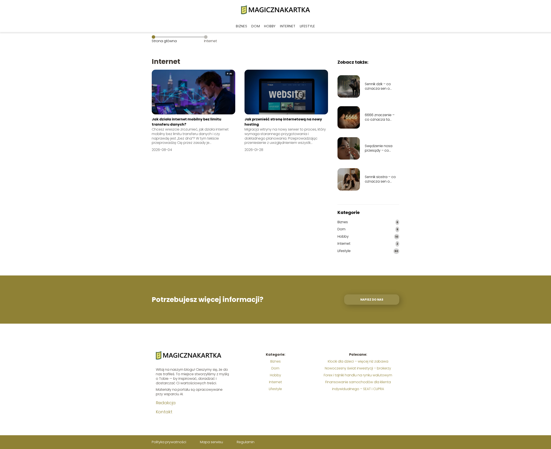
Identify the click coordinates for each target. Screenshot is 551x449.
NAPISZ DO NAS (371, 300)
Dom (255, 26)
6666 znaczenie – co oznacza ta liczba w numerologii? (380, 117)
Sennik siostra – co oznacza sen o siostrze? (380, 179)
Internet (288, 26)
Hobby (270, 26)
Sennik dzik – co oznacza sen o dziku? (378, 86)
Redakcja (166, 403)
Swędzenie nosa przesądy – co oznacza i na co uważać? (378, 148)
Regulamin (245, 442)
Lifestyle (307, 26)
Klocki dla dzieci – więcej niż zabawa (358, 361)
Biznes (241, 26)
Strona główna (164, 40)
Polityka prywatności (169, 442)
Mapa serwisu (211, 442)
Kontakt (164, 412)
